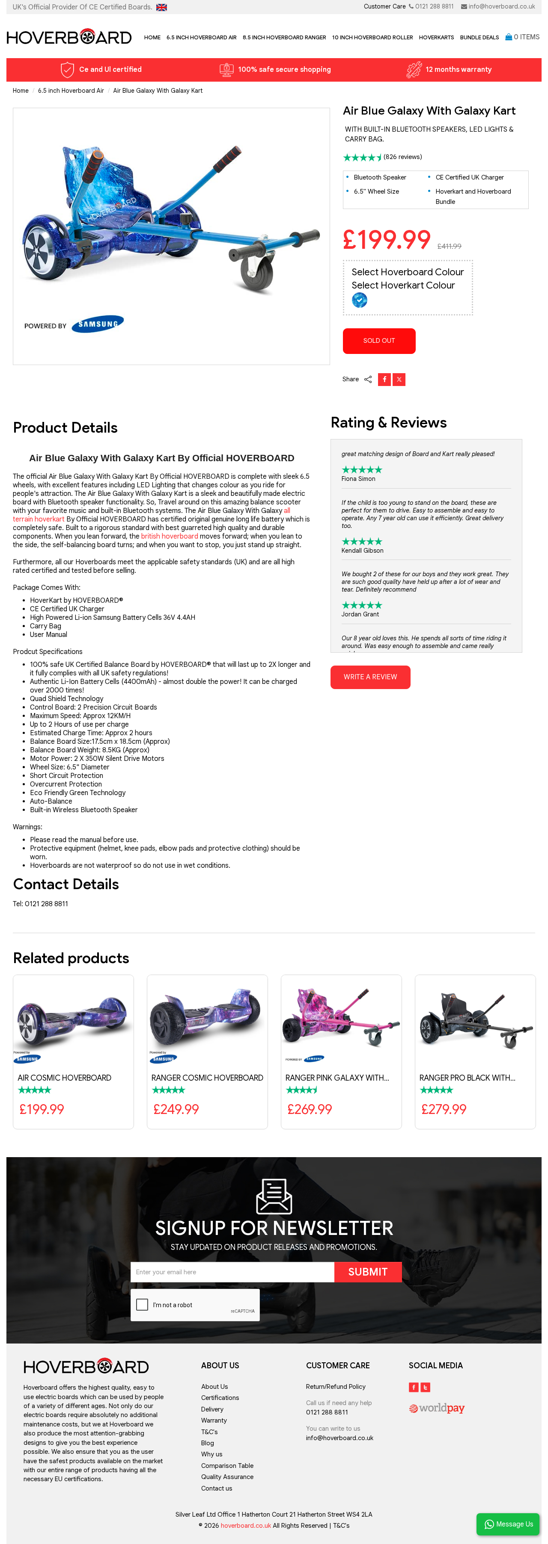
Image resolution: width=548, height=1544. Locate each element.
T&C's (209, 1432)
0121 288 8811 (434, 6)
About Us (214, 1387)
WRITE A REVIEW (370, 677)
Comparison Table (227, 1466)
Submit (368, 1272)
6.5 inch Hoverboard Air (202, 37)
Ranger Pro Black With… (467, 1078)
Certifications (220, 1398)
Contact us (216, 1488)
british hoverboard (169, 536)
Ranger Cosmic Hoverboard (207, 1078)
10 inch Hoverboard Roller (372, 37)
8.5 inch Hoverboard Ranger (284, 37)
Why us (212, 1454)
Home (152, 37)
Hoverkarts (436, 37)
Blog (207, 1443)
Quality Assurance (227, 1477)
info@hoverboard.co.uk (502, 6)
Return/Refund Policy (336, 1387)
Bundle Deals (479, 37)
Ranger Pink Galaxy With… (337, 1078)
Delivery (212, 1409)
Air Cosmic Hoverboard (64, 1078)
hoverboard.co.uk (247, 1525)
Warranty (214, 1420)
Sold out (379, 341)
